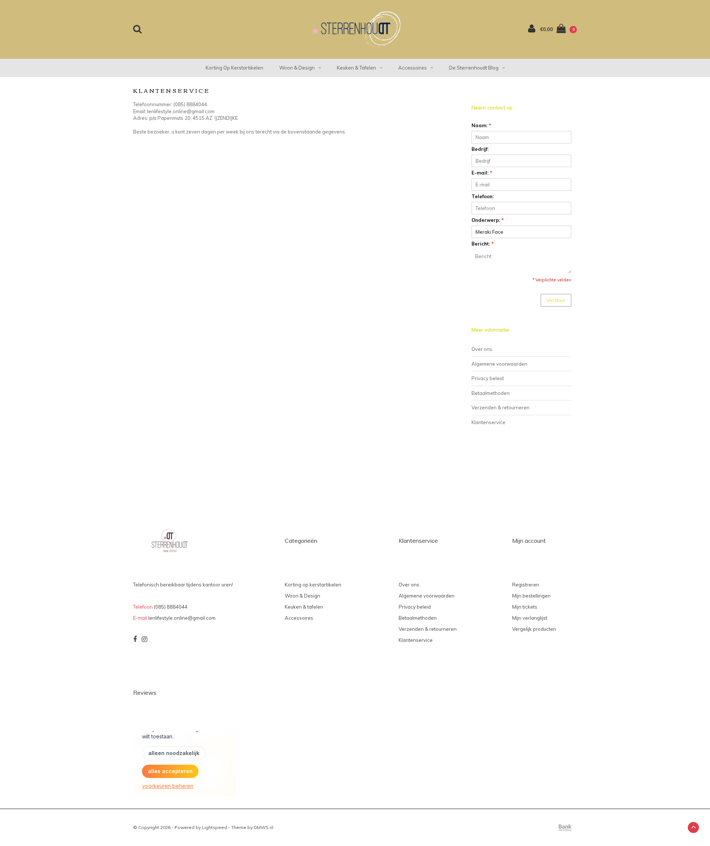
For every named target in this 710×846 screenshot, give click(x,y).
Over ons (481, 349)
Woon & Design (297, 68)
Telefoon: (482, 196)
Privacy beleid (487, 378)
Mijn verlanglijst (529, 618)
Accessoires (412, 68)
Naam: (481, 125)
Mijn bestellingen (531, 596)
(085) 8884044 (170, 607)
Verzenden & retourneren (500, 407)
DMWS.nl (263, 827)
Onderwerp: (487, 220)
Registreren (525, 585)
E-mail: (481, 173)
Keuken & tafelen (356, 68)
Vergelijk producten (534, 629)
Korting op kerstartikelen (234, 68)
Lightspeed (214, 827)
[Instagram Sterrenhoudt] (144, 639)
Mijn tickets (524, 607)
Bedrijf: (479, 149)
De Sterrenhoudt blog (473, 68)
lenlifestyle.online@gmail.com (182, 618)
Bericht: (482, 244)
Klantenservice (488, 422)
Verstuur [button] (556, 300)
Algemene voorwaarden (499, 364)
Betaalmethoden (490, 393)
